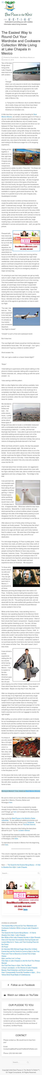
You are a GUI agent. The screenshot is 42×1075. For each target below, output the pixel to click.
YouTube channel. (29, 824)
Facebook (30, 822)
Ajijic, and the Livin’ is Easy (10, 958)
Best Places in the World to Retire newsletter (18, 819)
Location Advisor (24, 830)
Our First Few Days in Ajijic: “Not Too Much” (16, 965)
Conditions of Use (23, 1014)
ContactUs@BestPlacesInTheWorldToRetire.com (20, 1049)
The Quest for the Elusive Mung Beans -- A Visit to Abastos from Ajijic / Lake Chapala (20, 866)
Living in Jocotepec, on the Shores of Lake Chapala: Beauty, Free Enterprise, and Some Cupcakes (19, 969)
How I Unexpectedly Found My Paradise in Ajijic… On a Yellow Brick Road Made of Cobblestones (20, 973)
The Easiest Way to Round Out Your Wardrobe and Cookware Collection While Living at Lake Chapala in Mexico (19, 928)
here (10, 802)
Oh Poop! (4, 947)
